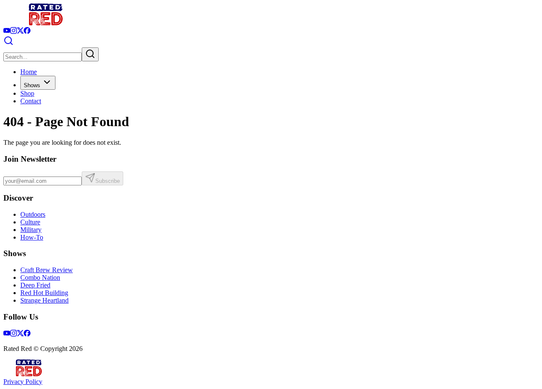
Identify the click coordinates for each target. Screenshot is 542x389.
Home (28, 71)
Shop (27, 93)
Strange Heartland (44, 300)
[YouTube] (6, 31)
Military (30, 229)
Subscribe (107, 181)
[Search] (90, 54)
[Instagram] (13, 31)
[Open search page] (8, 43)
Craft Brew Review (46, 269)
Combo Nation (40, 277)
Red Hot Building (44, 292)
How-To (31, 237)
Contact (30, 101)
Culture (30, 222)
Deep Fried (35, 285)
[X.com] (20, 31)
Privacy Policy (22, 381)
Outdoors (32, 214)
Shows (32, 85)
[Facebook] (27, 31)
